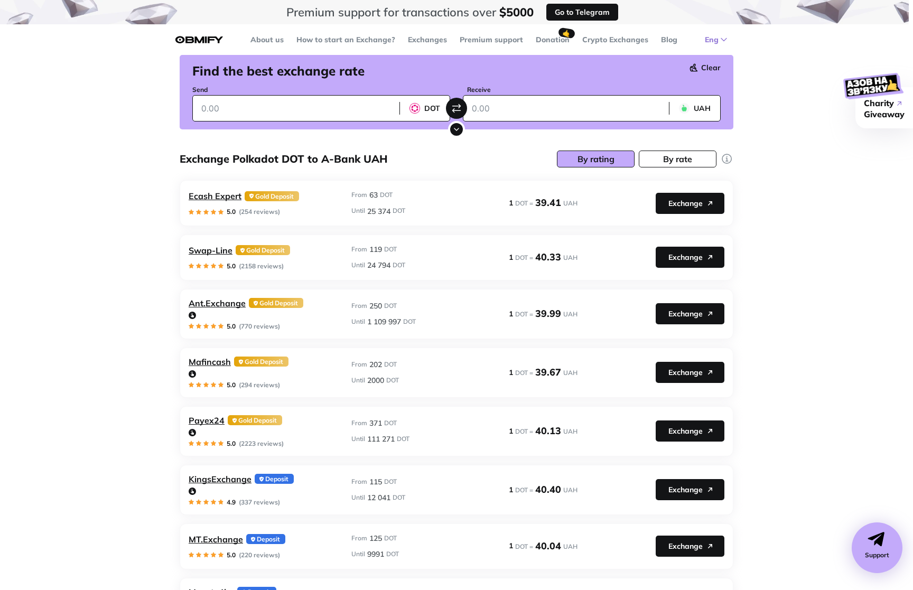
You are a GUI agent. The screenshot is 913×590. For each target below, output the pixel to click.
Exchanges (427, 39)
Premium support (491, 39)
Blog (669, 39)
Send (200, 89)
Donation (553, 39)
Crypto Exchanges (615, 39)
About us (267, 39)
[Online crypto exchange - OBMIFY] (199, 40)
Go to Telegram (582, 12)
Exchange (685, 203)
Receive (479, 89)
